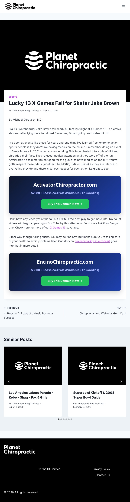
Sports (13, 97)
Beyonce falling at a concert (92, 241)
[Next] (121, 381)
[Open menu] (123, 6)
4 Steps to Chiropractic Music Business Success (28, 313)
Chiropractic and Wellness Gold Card (102, 311)
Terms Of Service (49, 469)
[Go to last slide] (8, 381)
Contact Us (103, 475)
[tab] (58, 419)
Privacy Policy (101, 469)
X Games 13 (58, 227)
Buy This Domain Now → (65, 204)
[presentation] (33, 366)
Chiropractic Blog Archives (25, 110)
